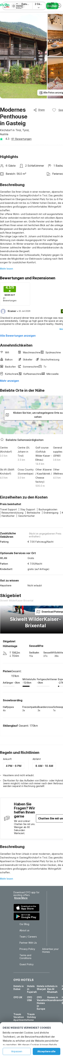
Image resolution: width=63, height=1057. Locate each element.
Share (41, 109)
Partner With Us (28, 942)
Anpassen (16, 1051)
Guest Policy (26, 964)
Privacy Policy (27, 949)
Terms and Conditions (25, 956)
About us (24, 930)
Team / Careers (28, 936)
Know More (21, 898)
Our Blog (24, 924)
